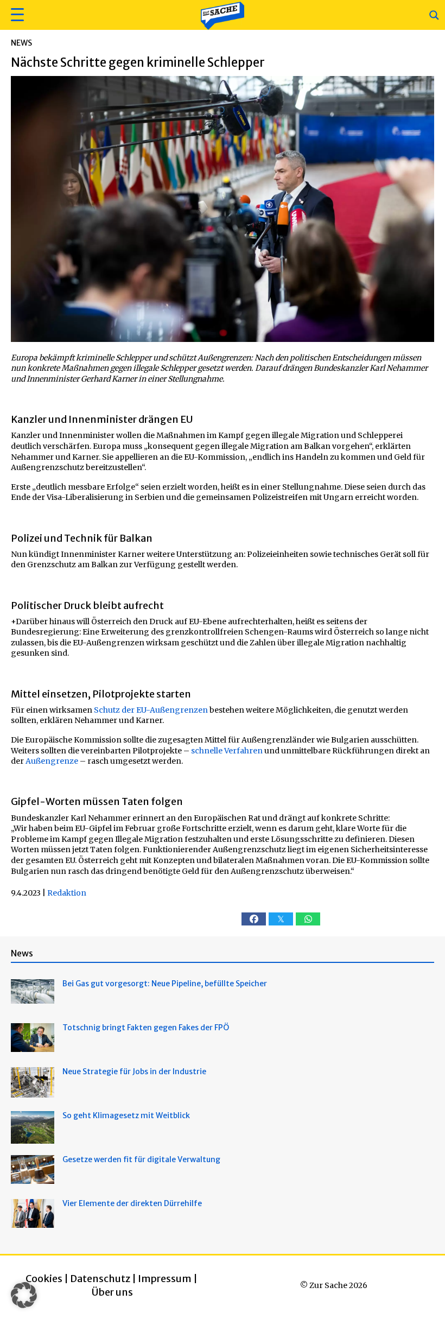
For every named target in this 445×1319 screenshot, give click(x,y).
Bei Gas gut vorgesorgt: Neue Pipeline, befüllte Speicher (164, 983)
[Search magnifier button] (434, 15)
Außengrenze (52, 761)
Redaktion (66, 893)
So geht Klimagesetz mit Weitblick (126, 1115)
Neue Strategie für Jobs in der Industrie (134, 1071)
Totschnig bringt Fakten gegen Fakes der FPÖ (145, 1027)
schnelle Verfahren (227, 751)
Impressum (165, 1278)
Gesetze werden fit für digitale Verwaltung (141, 1159)
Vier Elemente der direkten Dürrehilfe (132, 1203)
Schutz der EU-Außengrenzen (151, 710)
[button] (16, 14)
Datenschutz (100, 1278)
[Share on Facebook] (253, 918)
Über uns (112, 1292)
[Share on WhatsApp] (308, 918)
